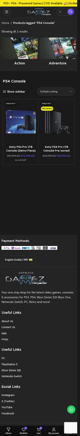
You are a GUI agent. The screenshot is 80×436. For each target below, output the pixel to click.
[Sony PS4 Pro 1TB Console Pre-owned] (56, 122)
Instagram (8, 395)
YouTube (6, 407)
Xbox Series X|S (11, 370)
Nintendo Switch (11, 376)
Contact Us (8, 327)
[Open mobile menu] (6, 11)
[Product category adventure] (58, 52)
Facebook (7, 413)
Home (5, 23)
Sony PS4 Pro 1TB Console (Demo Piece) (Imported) (21, 150)
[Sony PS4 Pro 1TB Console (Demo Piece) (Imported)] (21, 122)
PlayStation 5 (9, 364)
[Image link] (24, 278)
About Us (7, 321)
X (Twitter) (8, 401)
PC (3, 358)
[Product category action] (19, 52)
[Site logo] (39, 11)
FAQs (4, 339)
